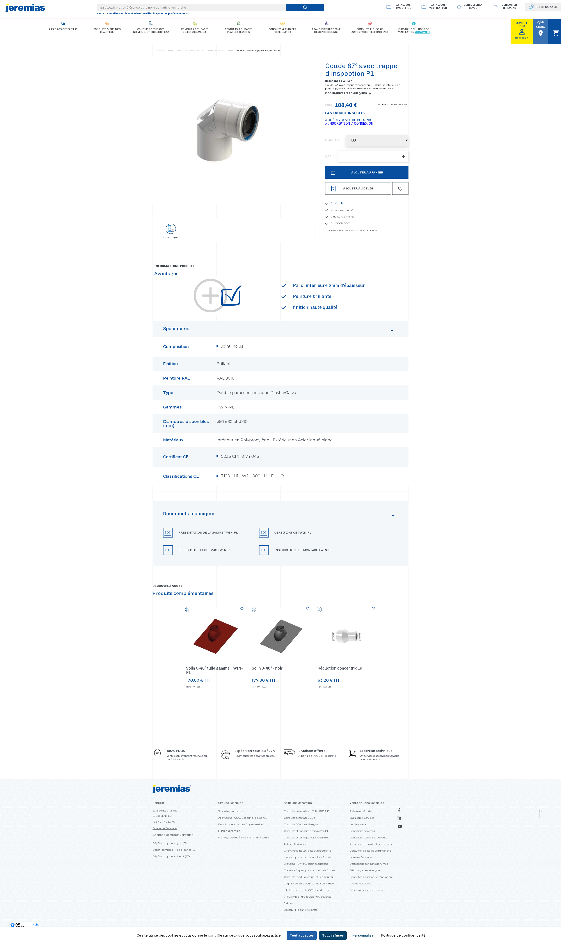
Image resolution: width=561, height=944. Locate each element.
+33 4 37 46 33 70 (164, 821)
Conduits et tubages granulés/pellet (306, 831)
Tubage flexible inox (296, 844)
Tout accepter (302, 935)
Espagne (247, 817)
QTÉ (328, 156)
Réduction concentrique (340, 668)
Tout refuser (333, 935)
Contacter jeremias (509, 6)
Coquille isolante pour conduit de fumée (309, 883)
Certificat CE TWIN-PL (292, 532)
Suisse (265, 837)
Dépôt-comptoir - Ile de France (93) (175, 849)
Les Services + (358, 824)
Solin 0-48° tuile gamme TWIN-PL (214, 670)
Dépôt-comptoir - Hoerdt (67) (171, 856)
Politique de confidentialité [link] (403, 935)
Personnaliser (363, 935)
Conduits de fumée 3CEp (299, 817)
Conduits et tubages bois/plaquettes (306, 837)
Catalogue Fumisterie (403, 6)
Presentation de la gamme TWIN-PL (208, 532)
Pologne (260, 817)
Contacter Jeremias (165, 828)
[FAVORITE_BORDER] (400, 188)
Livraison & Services (362, 817)
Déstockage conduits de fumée (369, 863)
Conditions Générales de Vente (368, 837)
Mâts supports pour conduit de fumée (307, 857)
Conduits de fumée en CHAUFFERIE (306, 811)
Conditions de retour (362, 831)
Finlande (254, 837)
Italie (243, 837)
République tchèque (230, 824)
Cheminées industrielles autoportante (307, 850)
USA (237, 817)
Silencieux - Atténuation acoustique (306, 863)
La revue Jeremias (361, 857)
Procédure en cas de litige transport (372, 844)
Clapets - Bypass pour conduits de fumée (309, 870)
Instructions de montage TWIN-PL (303, 550)
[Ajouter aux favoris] (242, 609)
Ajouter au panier (367, 172)
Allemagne (225, 817)
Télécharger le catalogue (365, 870)
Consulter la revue (473, 6)
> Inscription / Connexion (349, 123)
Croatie (233, 837)
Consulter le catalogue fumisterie (370, 850)
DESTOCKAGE (547, 7)
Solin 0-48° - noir (267, 668)
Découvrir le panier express (300, 909)
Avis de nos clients (361, 883)
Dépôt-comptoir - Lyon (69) (170, 843)
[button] (280, 533)
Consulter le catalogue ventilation (371, 877)
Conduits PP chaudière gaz (301, 824)
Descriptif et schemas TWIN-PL (204, 550)
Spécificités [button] (176, 328)
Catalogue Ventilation (438, 6)
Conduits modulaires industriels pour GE (309, 877)
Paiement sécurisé (361, 811)
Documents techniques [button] (346, 93)
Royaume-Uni (255, 824)
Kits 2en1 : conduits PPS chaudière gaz (308, 890)
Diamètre (332, 140)
